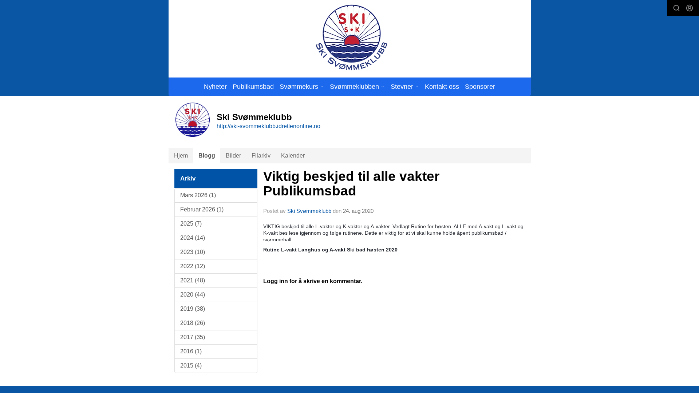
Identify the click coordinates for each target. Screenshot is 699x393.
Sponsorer (480, 86)
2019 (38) (192, 309)
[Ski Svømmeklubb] (351, 37)
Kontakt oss (442, 86)
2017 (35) (192, 337)
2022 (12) (192, 266)
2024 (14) (192, 238)
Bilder (233, 155)
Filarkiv (261, 155)
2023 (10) (192, 252)
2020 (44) (192, 294)
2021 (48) (192, 280)
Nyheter (215, 86)
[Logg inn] (689, 8)
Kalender (293, 155)
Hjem (181, 155)
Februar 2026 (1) (202, 209)
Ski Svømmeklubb (309, 211)
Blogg (206, 155)
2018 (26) (192, 323)
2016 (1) (191, 351)
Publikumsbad (253, 86)
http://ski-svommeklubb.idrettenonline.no (268, 126)
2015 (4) (191, 365)
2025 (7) (191, 224)
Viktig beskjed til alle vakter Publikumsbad (351, 184)
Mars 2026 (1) (198, 195)
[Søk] (676, 8)
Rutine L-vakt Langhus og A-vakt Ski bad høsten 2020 (330, 250)
